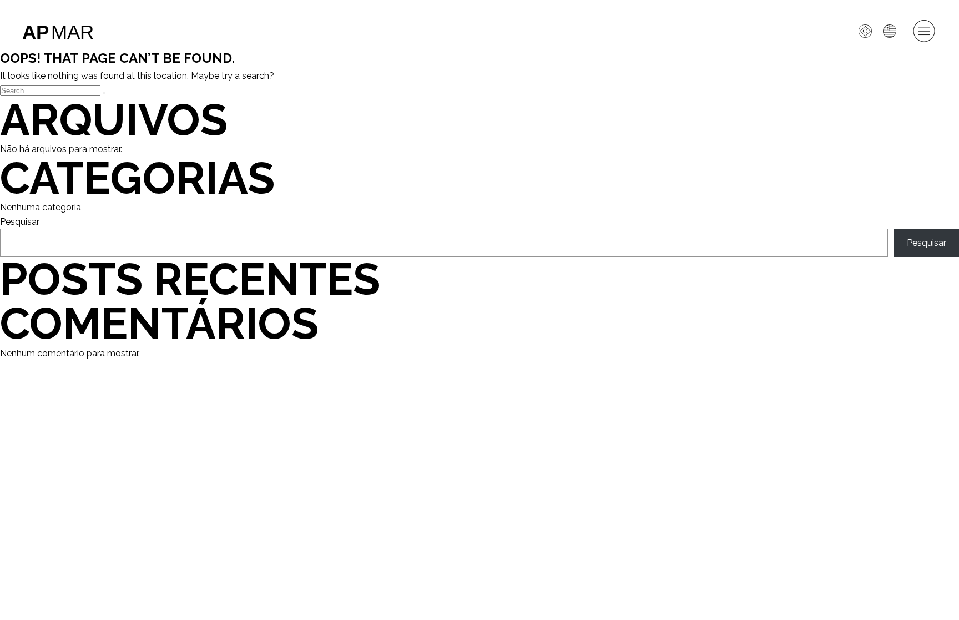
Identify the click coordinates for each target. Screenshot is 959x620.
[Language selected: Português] (864, 320)
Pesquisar (19, 221)
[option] (892, 31)
